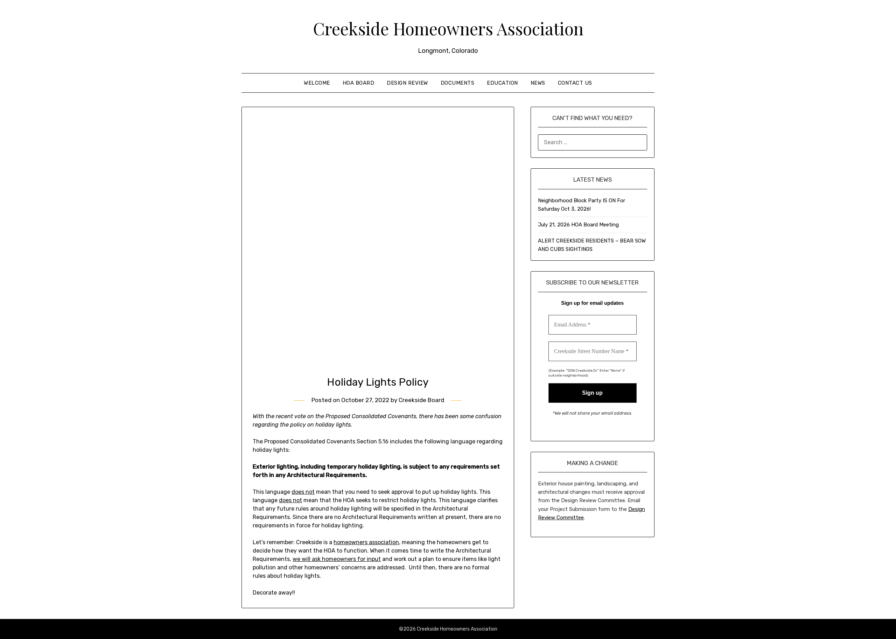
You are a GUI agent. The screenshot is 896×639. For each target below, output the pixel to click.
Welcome (317, 83)
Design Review (407, 83)
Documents (458, 83)
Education (502, 83)
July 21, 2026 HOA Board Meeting (578, 225)
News (538, 83)
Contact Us (575, 83)
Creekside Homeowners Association (448, 28)
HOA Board (358, 83)
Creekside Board (421, 399)
